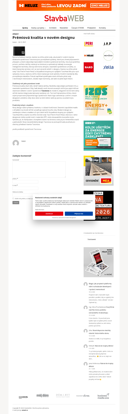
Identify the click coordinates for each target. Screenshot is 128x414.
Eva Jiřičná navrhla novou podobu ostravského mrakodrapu (101, 310)
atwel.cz (25, 410)
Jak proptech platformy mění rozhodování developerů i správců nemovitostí (100, 287)
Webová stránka (17, 192)
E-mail (14, 185)
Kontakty (102, 28)
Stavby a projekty (37, 28)
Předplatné (91, 28)
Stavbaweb (92, 239)
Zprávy (25, 28)
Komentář (15, 160)
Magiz (91, 284)
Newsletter (64, 28)
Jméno (14, 179)
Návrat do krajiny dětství (104, 346)
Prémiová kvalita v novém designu (43, 37)
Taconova (45, 91)
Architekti (52, 28)
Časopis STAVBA (78, 28)
